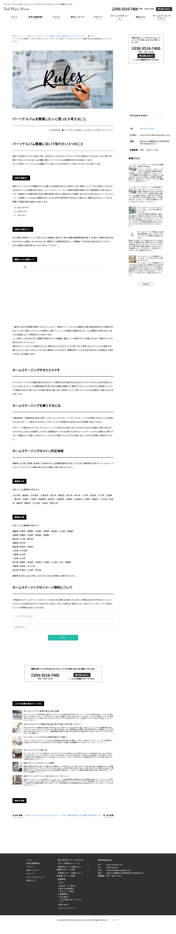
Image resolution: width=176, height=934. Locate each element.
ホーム (14, 17)
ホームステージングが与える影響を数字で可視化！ (45, 737)
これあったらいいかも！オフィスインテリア (41, 815)
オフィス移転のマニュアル (69, 863)
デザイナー (98, 17)
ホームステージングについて (161, 17)
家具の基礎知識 (35, 17)
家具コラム (140, 17)
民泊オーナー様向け (68, 886)
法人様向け (88, 130)
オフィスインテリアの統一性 (35, 750)
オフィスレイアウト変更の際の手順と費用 (41, 711)
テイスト (56, 17)
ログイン (115, 920)
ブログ (66, 130)
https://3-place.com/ (114, 864)
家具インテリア (77, 17)
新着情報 (61, 879)
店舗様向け (64, 894)
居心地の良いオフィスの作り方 (70, 860)
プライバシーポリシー (67, 908)
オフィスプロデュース (119, 17)
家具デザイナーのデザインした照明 (38, 763)
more (145, 283)
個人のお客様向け (76, 130)
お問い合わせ (165, 9)
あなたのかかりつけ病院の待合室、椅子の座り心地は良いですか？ (52, 724)
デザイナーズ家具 (67, 891)
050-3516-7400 (126, 9)
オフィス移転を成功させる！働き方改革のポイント (81, 815)
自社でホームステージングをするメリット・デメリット (46, 776)
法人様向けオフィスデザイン (104, 130)
